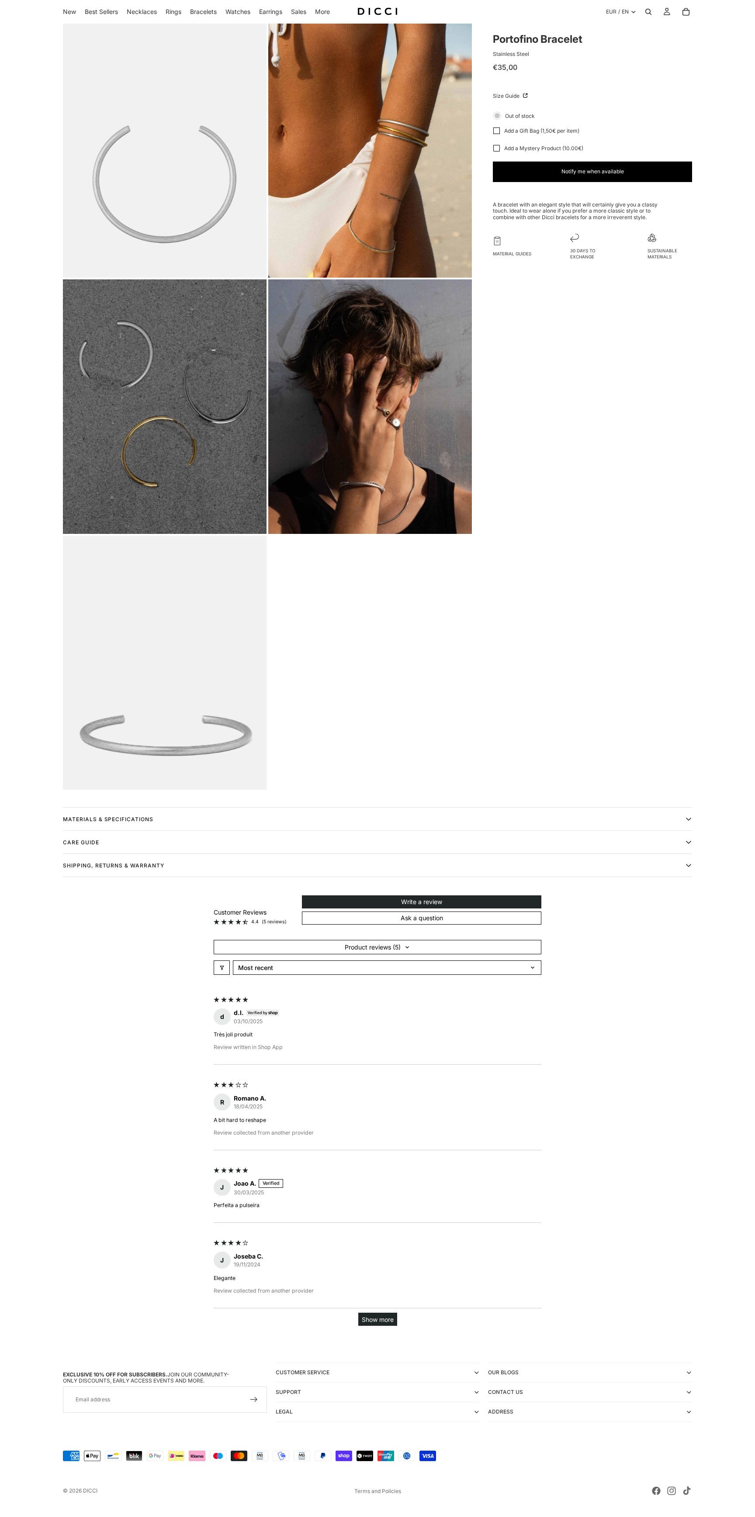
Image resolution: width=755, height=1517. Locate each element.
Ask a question (422, 918)
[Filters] (222, 967)
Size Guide (507, 96)
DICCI (90, 1490)
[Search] (648, 11)
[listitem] (322, 12)
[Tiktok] (687, 1491)
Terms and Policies (377, 1491)
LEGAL (284, 1411)
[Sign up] (254, 1399)
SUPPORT (288, 1392)
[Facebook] (656, 1491)
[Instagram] (671, 1491)
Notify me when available (592, 171)
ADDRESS (500, 1411)
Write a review (421, 901)
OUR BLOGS (503, 1372)
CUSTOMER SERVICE (302, 1372)
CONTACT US (505, 1392)
